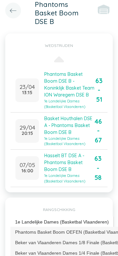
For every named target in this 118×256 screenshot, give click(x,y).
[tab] (62, 222)
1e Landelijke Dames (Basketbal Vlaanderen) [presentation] (62, 221)
